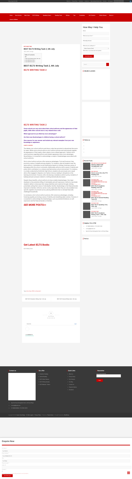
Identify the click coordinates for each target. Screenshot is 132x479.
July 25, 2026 (94, 168)
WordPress (66, 415)
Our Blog (71, 381)
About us (71, 374)
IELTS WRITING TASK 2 (30, 60)
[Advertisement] (51, 34)
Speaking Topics (47, 15)
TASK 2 (33, 291)
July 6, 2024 (26, 51)
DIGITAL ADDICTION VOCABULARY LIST (97, 165)
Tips (74, 15)
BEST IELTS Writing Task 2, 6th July (33, 58)
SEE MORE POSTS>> (35, 204)
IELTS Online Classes (44, 379)
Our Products (92, 15)
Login (75, 323)
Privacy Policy (74, 1)
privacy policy (14, 473)
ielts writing (28, 291)
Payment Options (73, 387)
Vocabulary (82, 15)
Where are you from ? (88, 35)
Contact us (87, 1)
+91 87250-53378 (23, 408)
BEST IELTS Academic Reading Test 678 (98, 186)
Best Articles (18, 15)
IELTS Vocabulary (102, 163)
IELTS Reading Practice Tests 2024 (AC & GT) (99, 183)
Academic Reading (44, 374)
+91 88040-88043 (15, 408)
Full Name (4, 448)
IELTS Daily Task (28, 46)
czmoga (31, 51)
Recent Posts (88, 161)
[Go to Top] (128, 472)
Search (107, 64)
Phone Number (5, 463)
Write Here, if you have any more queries (92, 50)
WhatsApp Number (87, 40)
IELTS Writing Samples (45, 381)
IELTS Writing (36, 15)
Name (84, 30)
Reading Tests (58, 15)
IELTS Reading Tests (95, 184)
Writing (67, 15)
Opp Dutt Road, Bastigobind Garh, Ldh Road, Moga (22, 402)
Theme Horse (50, 415)
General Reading (43, 376)
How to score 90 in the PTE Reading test (99, 173)
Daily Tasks (27, 15)
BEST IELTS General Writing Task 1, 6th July (67, 299)
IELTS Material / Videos (45, 384)
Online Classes (102, 15)
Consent (4, 469)
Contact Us (71, 384)
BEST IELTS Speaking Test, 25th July (99, 205)
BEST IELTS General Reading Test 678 (100, 198)
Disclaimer (81, 1)
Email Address (5, 453)
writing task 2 (38, 291)
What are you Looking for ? (89, 45)
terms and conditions (23, 473)
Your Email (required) (101, 373)
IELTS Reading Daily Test (96, 180)
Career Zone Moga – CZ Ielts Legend (24, 415)
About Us (68, 1)
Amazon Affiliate (14, 19)
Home (11, 15)
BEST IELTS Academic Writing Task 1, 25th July (98, 213)
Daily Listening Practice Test (95, 1)
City (3, 458)
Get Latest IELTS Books (36, 244)
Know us (111, 15)
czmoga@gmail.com (15, 405)
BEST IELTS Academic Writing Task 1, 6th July (35, 299)
